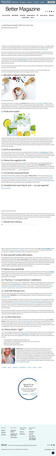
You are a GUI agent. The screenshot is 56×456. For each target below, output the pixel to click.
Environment (15, 15)
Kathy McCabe (16, 284)
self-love (29, 367)
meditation (15, 367)
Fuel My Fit (15, 261)
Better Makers (32, 436)
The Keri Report (40, 103)
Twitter (21, 361)
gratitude (4, 367)
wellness (40, 367)
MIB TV (32, 17)
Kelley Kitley (44, 152)
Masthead (3, 432)
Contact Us (3, 434)
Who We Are (22, 433)
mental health (22, 367)
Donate (42, 2)
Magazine (30, 2)
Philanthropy (25, 17)
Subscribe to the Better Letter (14, 434)
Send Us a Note (14, 437)
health (9, 367)
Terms (53, 449)
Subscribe (33, 394)
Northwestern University (36, 301)
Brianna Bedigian (46, 248)
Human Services (31, 15)
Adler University (47, 301)
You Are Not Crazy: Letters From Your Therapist (24, 302)
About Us (3, 430)
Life (37, 15)
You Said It (31, 433)
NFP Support (23, 2)
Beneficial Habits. (26, 321)
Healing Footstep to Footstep (18, 250)
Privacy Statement (48, 449)
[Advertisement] (28, 415)
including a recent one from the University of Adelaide (39, 180)
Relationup (24, 166)
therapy (34, 367)
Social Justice (43, 15)
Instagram (27, 361)
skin (40, 49)
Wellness (51, 15)
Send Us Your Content (13, 431)
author (14, 153)
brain (46, 49)
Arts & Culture (6, 15)
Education (22, 15)
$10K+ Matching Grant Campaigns (32, 438)
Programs (36, 2)
